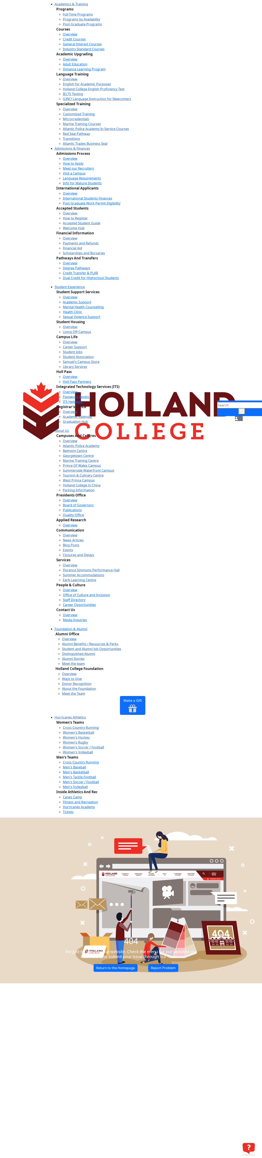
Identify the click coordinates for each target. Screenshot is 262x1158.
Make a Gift (132, 700)
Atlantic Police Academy (81, 446)
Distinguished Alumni (78, 653)
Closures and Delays (78, 555)
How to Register (75, 218)
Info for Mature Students (82, 183)
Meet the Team (73, 693)
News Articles (73, 540)
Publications (72, 510)
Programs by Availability (81, 19)
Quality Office (73, 515)
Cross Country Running (81, 727)
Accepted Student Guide (81, 223)
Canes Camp (72, 797)
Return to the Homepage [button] (115, 968)
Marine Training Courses (82, 124)
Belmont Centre (75, 450)
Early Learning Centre (79, 580)
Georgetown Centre (78, 455)
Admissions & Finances (72, 148)
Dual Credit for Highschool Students (91, 278)
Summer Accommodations (83, 575)
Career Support (75, 347)
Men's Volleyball (75, 787)
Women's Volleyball (78, 752)
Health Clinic (72, 312)
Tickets (68, 812)
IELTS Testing (73, 94)
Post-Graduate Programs (82, 24)
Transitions (71, 138)
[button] (236, 418)
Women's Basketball (78, 732)
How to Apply (73, 163)
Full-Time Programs (78, 14)
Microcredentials (76, 119)
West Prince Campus (79, 480)
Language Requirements (82, 178)
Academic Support (77, 302)
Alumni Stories (73, 658)
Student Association (78, 357)
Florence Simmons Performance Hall (91, 570)
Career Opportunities (79, 604)
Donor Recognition (76, 683)
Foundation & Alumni (71, 629)
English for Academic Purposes (87, 84)
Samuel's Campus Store (81, 361)
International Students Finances (87, 198)
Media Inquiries (75, 620)
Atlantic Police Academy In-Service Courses (96, 129)
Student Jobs (72, 352)
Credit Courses (74, 39)
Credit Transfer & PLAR (80, 273)
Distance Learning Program (84, 69)
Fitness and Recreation (80, 802)
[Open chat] (249, 1148)
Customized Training (79, 114)
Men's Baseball (74, 767)
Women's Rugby (75, 742)
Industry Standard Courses (84, 49)
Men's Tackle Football (79, 777)
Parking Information (79, 490)
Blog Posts (71, 545)
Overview (70, 34)
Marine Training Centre (81, 460)
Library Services (75, 366)
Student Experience (70, 287)
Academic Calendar (78, 416)
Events (68, 550)
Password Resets (76, 397)
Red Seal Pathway (76, 133)
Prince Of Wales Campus (82, 465)
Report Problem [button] (163, 968)
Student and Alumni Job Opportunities (91, 649)
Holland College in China (82, 485)
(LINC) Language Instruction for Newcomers (97, 99)
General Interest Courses (82, 44)
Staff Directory (74, 600)
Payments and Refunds (81, 243)
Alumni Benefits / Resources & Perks (90, 644)
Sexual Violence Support (81, 317)
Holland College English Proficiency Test (93, 89)
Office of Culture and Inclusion (86, 595)
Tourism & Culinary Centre (83, 475)
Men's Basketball (76, 772)
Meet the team (73, 663)
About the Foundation (79, 688)
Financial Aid (72, 248)
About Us (62, 430)
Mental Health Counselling (83, 307)
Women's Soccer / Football (83, 747)
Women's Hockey (76, 737)
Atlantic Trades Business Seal (85, 143)
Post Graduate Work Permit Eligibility (91, 203)
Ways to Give (72, 679)
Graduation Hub (75, 421)
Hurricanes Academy (79, 807)
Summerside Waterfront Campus (88, 470)
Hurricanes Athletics (70, 717)
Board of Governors (78, 505)
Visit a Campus (74, 173)
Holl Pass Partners (77, 381)
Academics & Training (71, 4)
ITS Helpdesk (73, 401)
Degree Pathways (76, 268)
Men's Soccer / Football (81, 782)
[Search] (241, 411)
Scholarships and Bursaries (84, 253)
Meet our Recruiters (78, 168)
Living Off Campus (77, 332)
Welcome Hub (74, 228)
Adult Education (75, 64)
